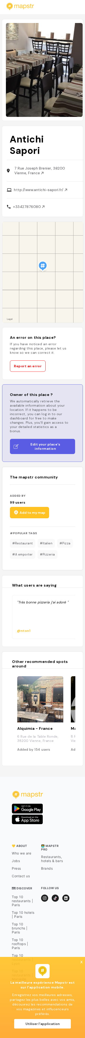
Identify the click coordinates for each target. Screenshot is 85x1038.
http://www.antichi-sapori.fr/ (39, 190)
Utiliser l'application (43, 1024)
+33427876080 (27, 206)
